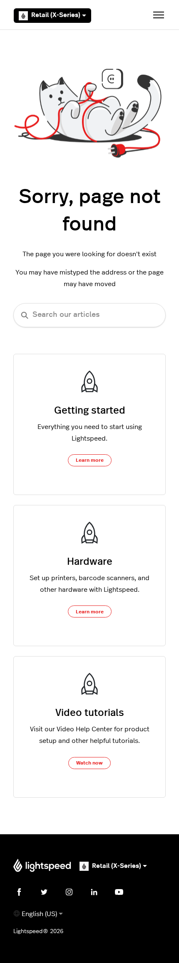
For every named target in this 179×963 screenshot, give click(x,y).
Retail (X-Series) (55, 15)
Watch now (89, 762)
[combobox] (89, 315)
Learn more (90, 460)
